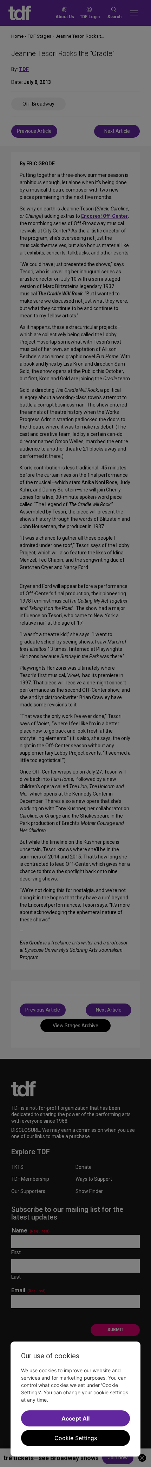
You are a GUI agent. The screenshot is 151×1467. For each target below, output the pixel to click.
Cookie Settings (75, 1437)
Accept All (75, 1418)
